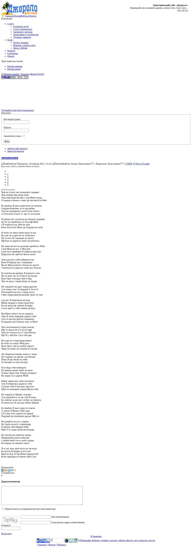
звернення (9, 157)
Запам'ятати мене (12, 136)
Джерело (9, 16)
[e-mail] (145, 163)
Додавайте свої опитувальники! (17, 110)
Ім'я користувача (12, 119)
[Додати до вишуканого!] (3, 16)
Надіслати (6, 533)
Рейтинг (25, 16)
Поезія (17, 16)
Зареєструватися (15, 151)
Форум (32, 16)
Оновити (5, 525)
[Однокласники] (5, 470)
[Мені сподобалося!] (12, 470)
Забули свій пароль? (17, 148)
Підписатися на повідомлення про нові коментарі (30, 509)
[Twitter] (8, 470)
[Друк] (137, 163)
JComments (96, 536)
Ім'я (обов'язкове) (60, 517)
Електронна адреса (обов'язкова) (68, 522)
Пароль (7, 127)
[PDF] (128, 163)
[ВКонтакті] (2, 470)
